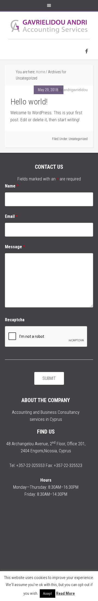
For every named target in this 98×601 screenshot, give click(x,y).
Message (15, 246)
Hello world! (29, 101)
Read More (65, 593)
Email (11, 216)
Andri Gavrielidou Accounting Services (49, 25)
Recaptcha (14, 319)
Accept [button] (47, 594)
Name (12, 186)
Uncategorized (78, 139)
